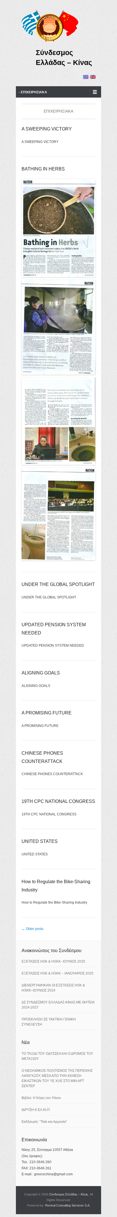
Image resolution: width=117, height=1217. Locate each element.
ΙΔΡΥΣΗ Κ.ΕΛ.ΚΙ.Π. (36, 1110)
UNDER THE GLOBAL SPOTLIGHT (58, 584)
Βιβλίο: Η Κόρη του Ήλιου (41, 1098)
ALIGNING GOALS (41, 672)
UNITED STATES (40, 841)
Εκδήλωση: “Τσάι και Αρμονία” (44, 1122)
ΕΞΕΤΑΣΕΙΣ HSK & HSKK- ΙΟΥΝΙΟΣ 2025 (53, 961)
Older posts (32, 929)
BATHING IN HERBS (43, 168)
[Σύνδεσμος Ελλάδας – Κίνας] (50, 25)
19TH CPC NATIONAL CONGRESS (58, 801)
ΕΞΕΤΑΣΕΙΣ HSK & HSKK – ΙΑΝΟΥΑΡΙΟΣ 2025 (57, 973)
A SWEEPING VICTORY (47, 128)
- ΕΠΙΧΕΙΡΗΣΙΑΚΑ (33, 92)
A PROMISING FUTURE (47, 712)
